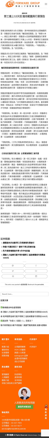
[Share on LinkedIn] (36, 276)
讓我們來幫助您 (24, 407)
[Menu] (46, 4)
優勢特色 (5, 350)
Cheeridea (41, 435)
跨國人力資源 (19, 352)
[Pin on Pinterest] (13, 276)
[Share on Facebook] (36, 266)
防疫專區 (18, 374)
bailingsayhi (19, 355)
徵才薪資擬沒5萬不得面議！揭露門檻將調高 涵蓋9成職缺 (24, 325)
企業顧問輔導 (19, 347)
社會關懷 (5, 352)
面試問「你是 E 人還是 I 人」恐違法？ (18, 321)
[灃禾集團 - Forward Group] (23, 4)
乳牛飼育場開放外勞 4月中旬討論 (16, 251)
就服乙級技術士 (8, 383)
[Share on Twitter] (12, 271)
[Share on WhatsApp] (12, 266)
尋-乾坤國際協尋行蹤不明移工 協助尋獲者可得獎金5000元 (24, 316)
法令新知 (18, 380)
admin (33, 22)
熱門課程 (18, 383)
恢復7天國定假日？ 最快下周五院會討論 (19, 247)
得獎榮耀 (5, 355)
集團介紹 (5, 347)
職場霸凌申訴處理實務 (12, 307)
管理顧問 (5, 374)
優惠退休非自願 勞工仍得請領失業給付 (18, 243)
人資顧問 (5, 377)
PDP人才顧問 (19, 350)
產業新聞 (24, 13)
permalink (40, 284)
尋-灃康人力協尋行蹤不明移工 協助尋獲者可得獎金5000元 (24, 312)
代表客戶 (33, 347)
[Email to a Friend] (36, 271)
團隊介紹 (5, 380)
